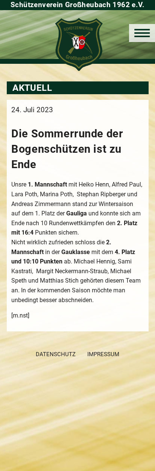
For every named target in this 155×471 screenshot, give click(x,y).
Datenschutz (56, 354)
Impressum (103, 354)
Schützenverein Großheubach (78, 44)
